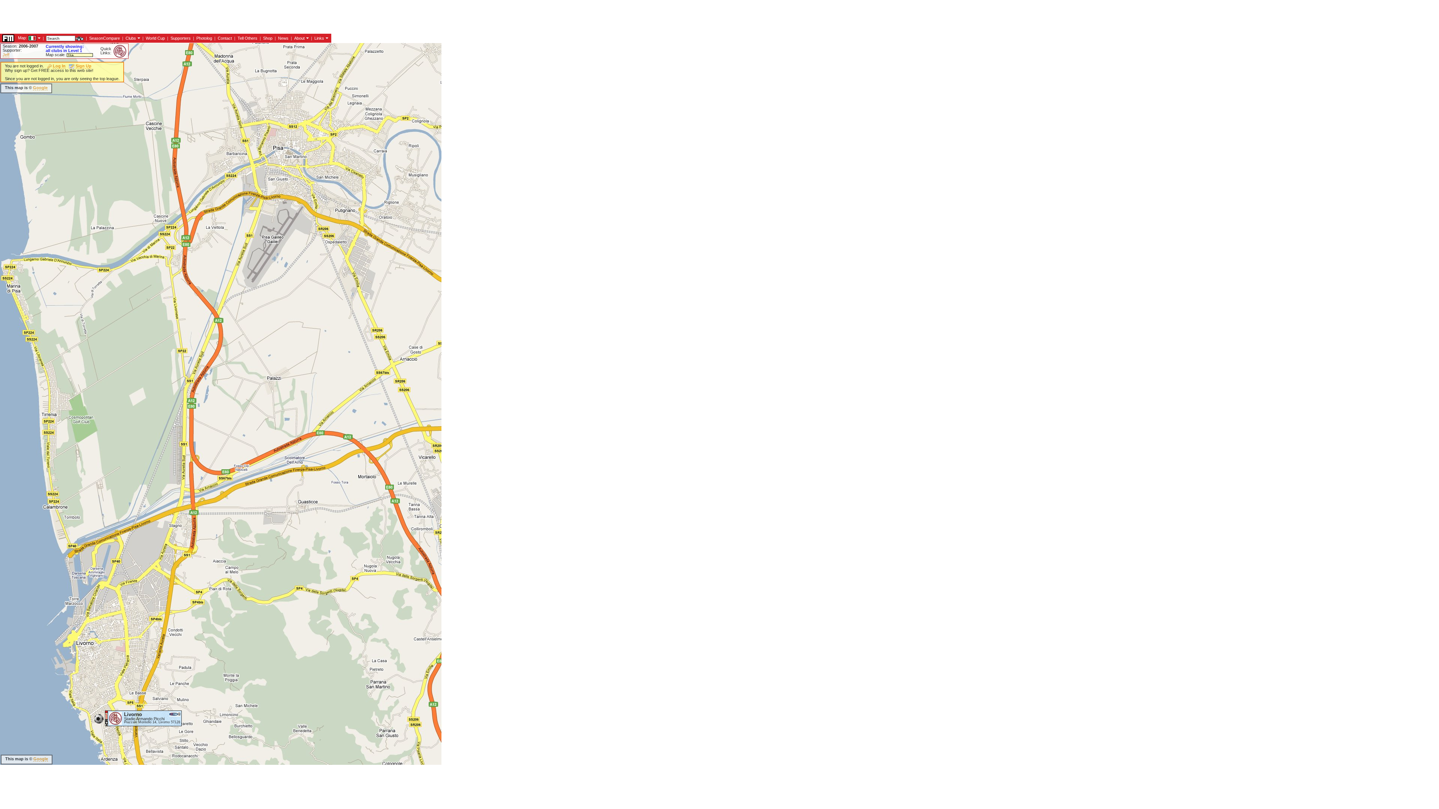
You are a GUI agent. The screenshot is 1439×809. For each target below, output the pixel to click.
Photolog (204, 38)
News (283, 38)
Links (319, 38)
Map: (22, 38)
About (299, 38)
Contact (225, 38)
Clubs (131, 38)
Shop (267, 38)
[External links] (326, 38)
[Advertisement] (136, 17)
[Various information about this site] (307, 38)
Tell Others (247, 38)
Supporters (181, 38)
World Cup (155, 38)
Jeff (6, 54)
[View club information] (138, 38)
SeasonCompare (104, 38)
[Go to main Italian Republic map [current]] (27, 38)
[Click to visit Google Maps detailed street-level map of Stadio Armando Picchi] (106, 718)
